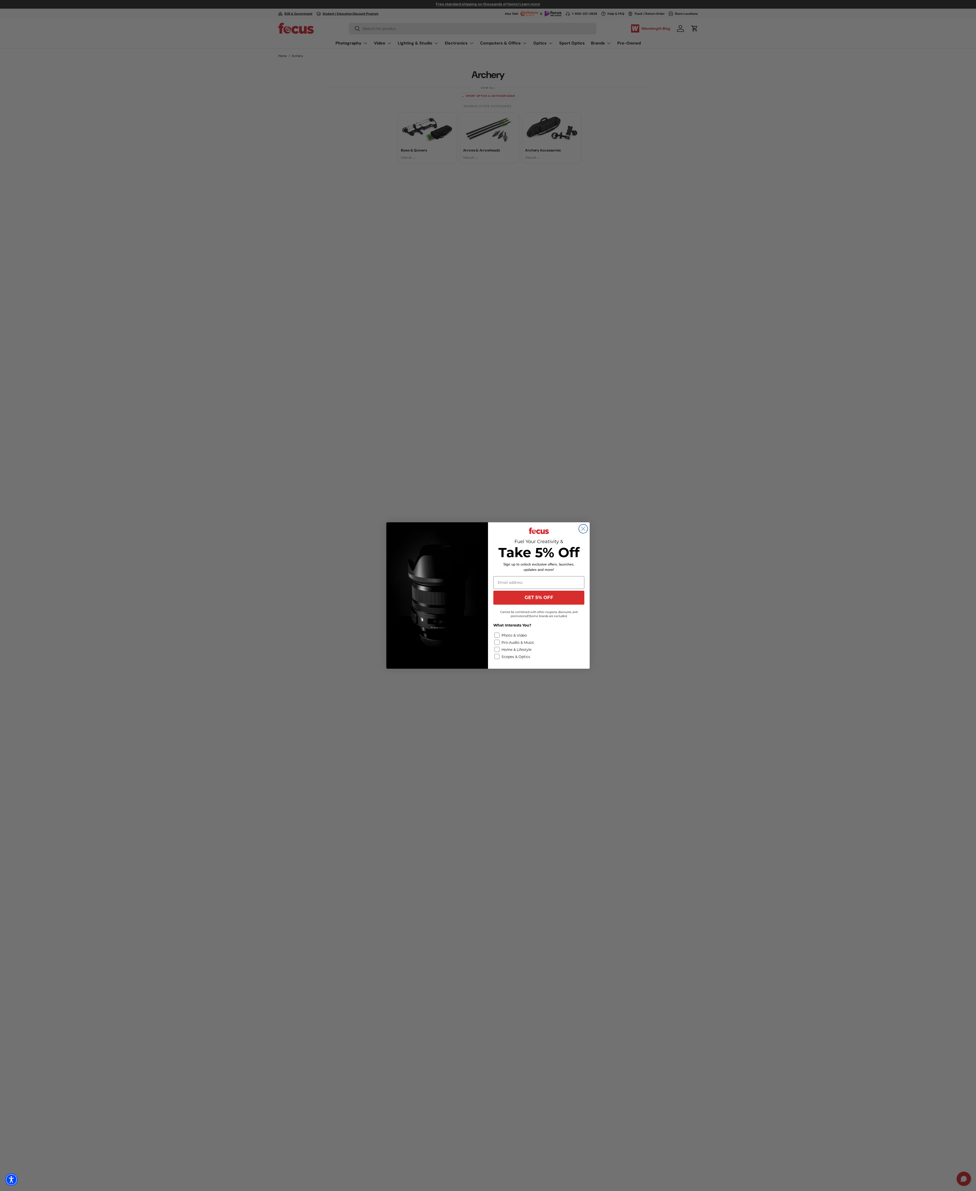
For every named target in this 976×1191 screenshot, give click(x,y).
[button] (11, 1179)
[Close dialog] (583, 528)
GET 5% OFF (539, 597)
